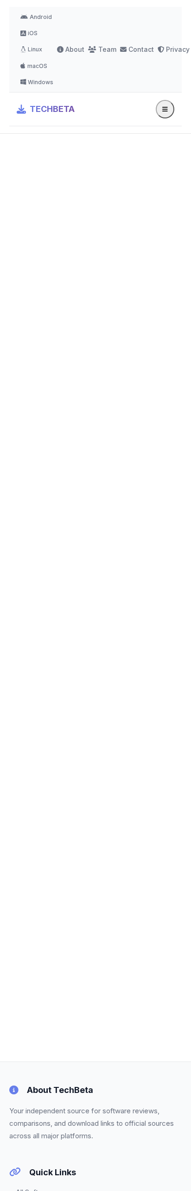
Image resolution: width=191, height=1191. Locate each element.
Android (41, 16)
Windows (40, 82)
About (74, 49)
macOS (37, 65)
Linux (35, 49)
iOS (33, 33)
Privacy (178, 49)
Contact (141, 49)
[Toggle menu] (165, 109)
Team (107, 49)
